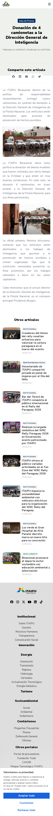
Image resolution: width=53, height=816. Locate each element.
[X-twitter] (23, 602)
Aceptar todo (26, 795)
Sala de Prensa (26, 21)
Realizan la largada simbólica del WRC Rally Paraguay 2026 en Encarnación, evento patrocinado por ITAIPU (35, 435)
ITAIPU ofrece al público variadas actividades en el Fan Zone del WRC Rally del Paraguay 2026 (35, 467)
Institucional (29, 329)
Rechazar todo (26, 810)
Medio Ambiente (30, 554)
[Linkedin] (35, 602)
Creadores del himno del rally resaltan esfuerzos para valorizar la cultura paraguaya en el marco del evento (35, 341)
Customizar (26, 803)
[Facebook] (12, 602)
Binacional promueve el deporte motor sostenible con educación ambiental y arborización (36, 564)
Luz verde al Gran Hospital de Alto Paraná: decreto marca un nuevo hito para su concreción (34, 534)
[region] (26, 792)
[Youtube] (29, 602)
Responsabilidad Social (34, 363)
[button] (49, 4)
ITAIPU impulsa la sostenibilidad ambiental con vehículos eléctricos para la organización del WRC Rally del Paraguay (34, 500)
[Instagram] (18, 602)
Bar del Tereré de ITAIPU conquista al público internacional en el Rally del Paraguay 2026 (35, 403)
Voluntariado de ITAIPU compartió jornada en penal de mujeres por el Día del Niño (36, 373)
